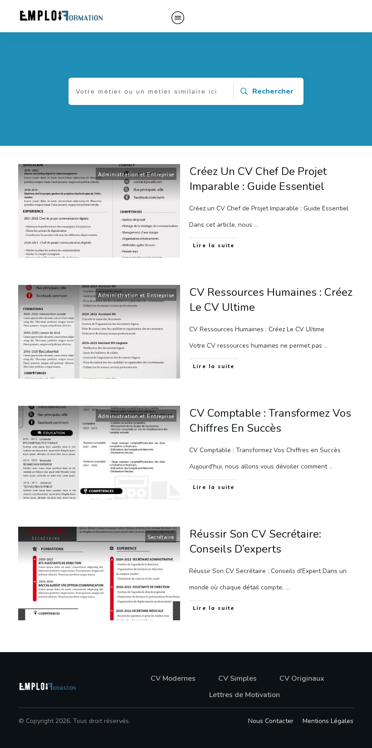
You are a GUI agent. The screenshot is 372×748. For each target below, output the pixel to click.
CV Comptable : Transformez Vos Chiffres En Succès (270, 421)
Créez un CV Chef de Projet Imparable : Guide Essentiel (258, 179)
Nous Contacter (271, 721)
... (256, 224)
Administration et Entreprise (136, 174)
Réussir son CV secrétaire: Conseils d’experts (255, 542)
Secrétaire (160, 537)
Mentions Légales (328, 721)
